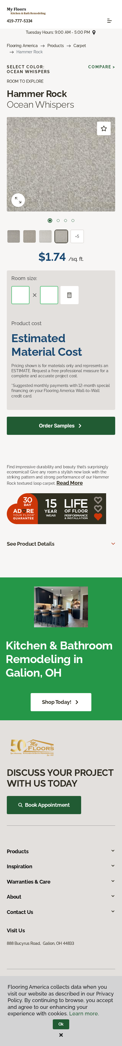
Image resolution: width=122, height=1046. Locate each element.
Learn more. (84, 1014)
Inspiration (19, 866)
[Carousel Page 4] (72, 220)
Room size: (24, 278)
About (14, 897)
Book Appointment (47, 805)
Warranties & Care (29, 882)
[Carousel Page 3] (65, 220)
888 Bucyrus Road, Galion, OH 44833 (40, 943)
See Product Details (30, 544)
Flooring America (22, 45)
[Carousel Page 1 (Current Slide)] (50, 220)
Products (55, 45)
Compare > (101, 67)
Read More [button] (69, 483)
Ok (61, 1024)
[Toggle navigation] (109, 20)
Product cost (26, 323)
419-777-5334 (19, 21)
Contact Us (20, 912)
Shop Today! (56, 702)
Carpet (79, 45)
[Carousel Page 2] (58, 220)
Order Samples (57, 426)
